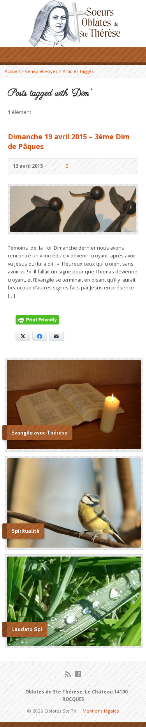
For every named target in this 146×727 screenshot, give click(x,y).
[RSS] (68, 674)
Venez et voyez (41, 71)
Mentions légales (101, 711)
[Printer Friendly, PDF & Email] (37, 320)
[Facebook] (78, 674)
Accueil (12, 71)
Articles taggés (78, 71)
